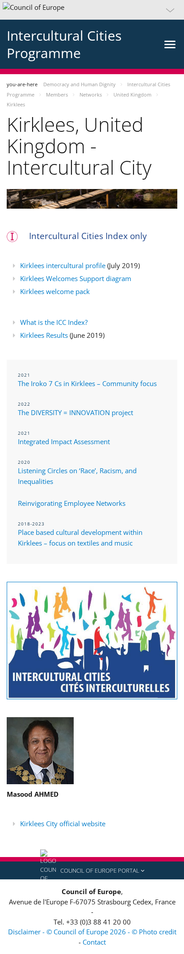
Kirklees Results (44, 335)
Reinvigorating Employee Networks (71, 503)
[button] (92, 10)
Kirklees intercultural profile (62, 265)
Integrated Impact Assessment (64, 441)
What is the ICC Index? (54, 322)
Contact (94, 941)
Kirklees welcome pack (55, 291)
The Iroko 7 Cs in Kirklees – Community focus (87, 383)
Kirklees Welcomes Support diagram (75, 278)
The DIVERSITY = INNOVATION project (75, 412)
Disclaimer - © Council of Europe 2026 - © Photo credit (92, 931)
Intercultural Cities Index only (88, 236)
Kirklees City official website (62, 823)
